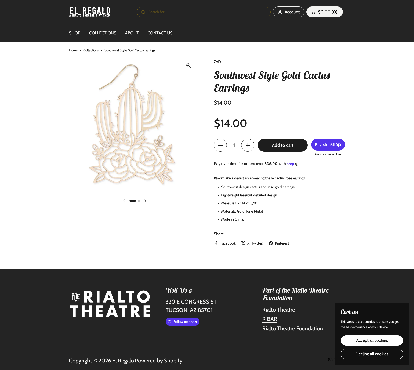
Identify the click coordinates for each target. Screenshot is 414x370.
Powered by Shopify (158, 360)
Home (73, 50)
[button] (324, 11)
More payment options (328, 154)
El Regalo (123, 360)
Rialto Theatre (278, 309)
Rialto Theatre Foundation (292, 328)
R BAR (269, 318)
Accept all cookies (372, 340)
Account (292, 11)
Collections (91, 50)
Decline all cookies (372, 353)
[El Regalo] (90, 12)
